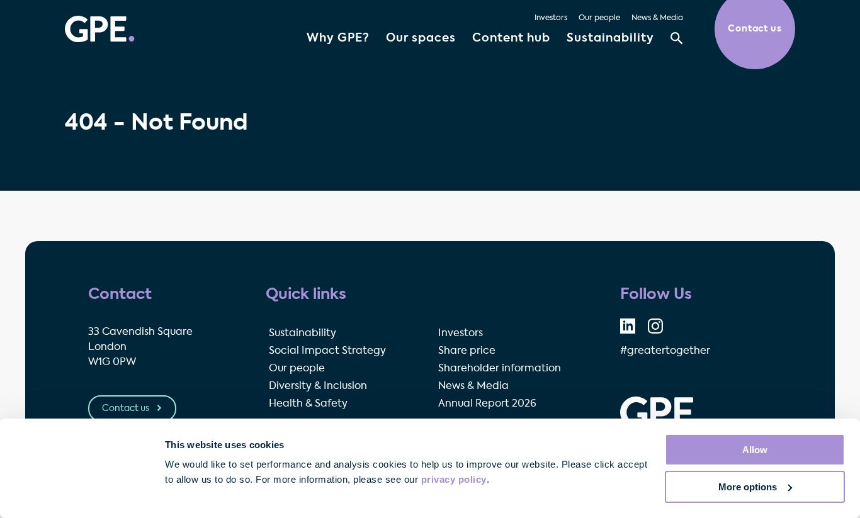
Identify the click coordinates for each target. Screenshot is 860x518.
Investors (551, 18)
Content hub (511, 38)
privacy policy (454, 479)
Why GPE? (338, 38)
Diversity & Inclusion (318, 386)
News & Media (657, 18)
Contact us (126, 408)
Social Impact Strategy (327, 351)
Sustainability (610, 38)
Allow (754, 449)
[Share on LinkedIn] (627, 326)
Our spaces (421, 38)
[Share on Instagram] (655, 326)
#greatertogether (665, 351)
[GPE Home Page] (100, 29)
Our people (599, 18)
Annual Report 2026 (487, 404)
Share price (466, 351)
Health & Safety (308, 404)
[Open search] (676, 38)
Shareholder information (499, 369)
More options (747, 486)
